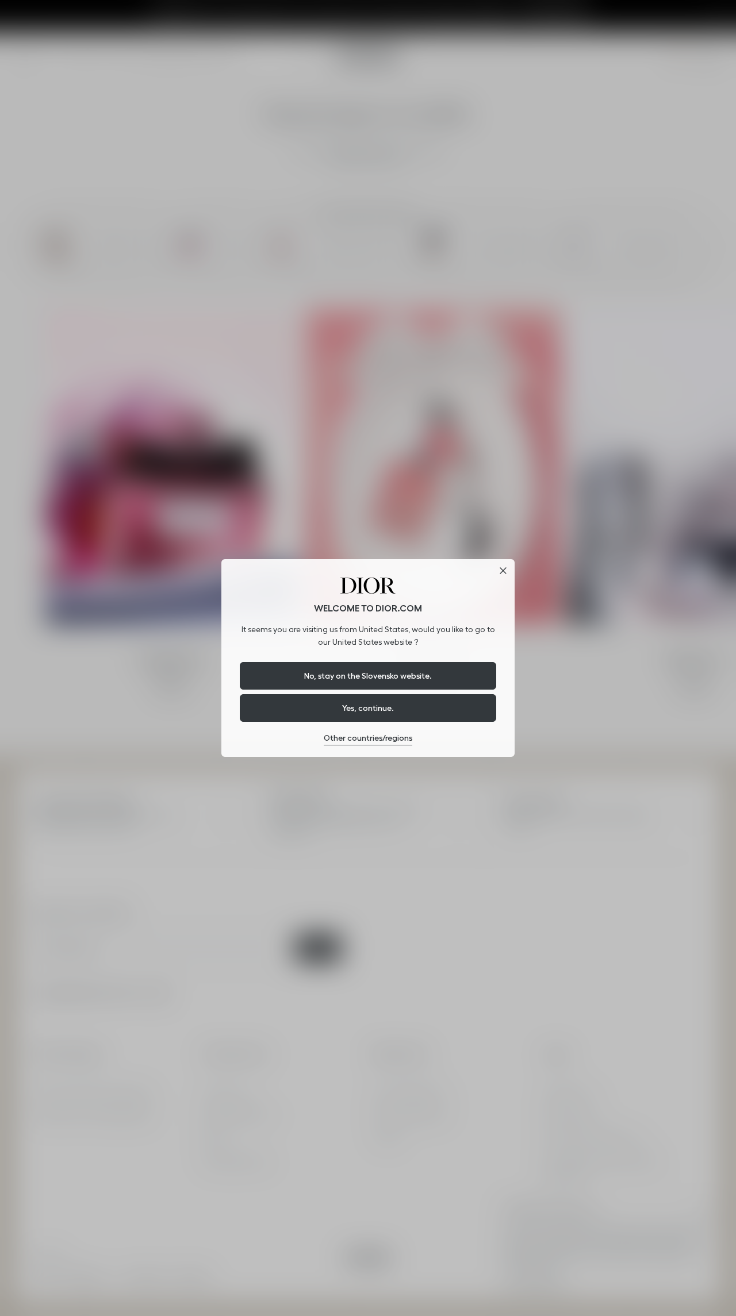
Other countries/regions (368, 737)
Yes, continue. (368, 708)
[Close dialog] (503, 571)
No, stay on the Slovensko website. (368, 675)
